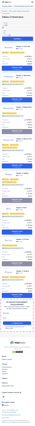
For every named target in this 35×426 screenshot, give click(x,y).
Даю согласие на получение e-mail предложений (14, 327)
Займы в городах (7, 359)
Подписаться (18, 323)
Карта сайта (5, 417)
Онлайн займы (7, 6)
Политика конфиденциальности (11, 415)
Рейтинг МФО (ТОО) (8, 386)
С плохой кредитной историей (24, 6)
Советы (4, 371)
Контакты (5, 369)
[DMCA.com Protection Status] (17, 352)
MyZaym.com (14, 410)
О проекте (5, 373)
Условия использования (9, 412)
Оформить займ (17, 68)
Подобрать (17, 39)
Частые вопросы (7, 367)
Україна (6, 405)
